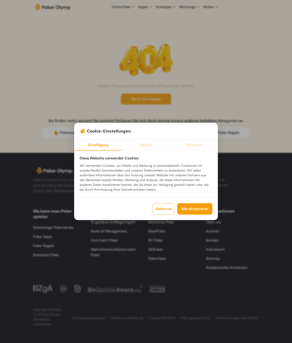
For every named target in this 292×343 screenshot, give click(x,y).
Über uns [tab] (194, 145)
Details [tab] (146, 145)
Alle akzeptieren (195, 208)
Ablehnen (163, 208)
